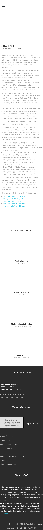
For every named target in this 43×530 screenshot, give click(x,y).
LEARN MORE (6, 514)
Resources (4, 460)
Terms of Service (6, 436)
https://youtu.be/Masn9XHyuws (14, 206)
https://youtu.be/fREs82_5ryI (13, 201)
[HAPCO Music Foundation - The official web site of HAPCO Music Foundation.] (16, 11)
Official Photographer (8, 464)
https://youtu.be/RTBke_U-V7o (13, 199)
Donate (3, 452)
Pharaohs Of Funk (21, 292)
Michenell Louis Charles (21, 324)
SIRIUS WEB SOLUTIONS (26, 528)
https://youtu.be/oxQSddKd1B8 (14, 204)
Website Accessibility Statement (12, 456)
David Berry (21, 355)
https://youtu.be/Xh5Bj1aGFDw (14, 196)
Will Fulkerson (21, 261)
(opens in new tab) (12, 423)
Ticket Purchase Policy (8, 444)
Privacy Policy (5, 440)
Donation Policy (6, 448)
